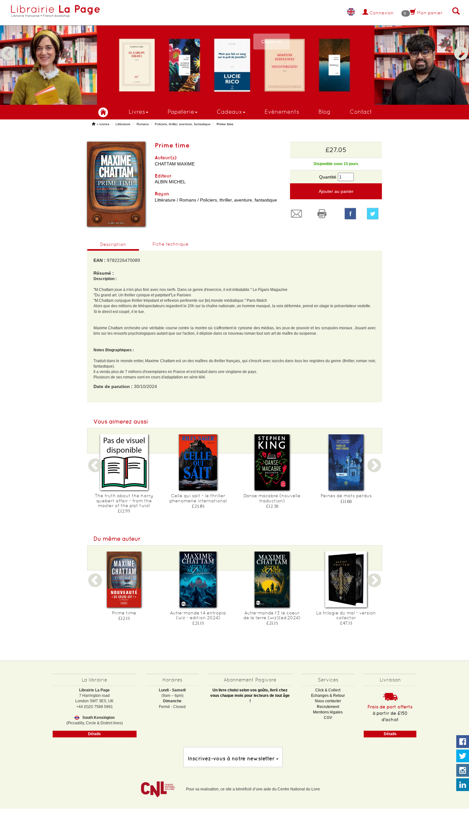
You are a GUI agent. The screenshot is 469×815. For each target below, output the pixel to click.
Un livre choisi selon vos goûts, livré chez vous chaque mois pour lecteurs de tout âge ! (250, 695)
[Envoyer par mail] (298, 213)
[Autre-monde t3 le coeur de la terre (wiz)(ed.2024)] (272, 579)
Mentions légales (328, 712)
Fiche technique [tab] (171, 244)
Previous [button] (8, 46)
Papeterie (181, 111)
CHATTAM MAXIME (175, 163)
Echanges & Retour (328, 695)
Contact (361, 111)
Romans (143, 124)
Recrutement (328, 707)
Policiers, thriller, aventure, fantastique (183, 124)
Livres (137, 111)
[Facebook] (350, 213)
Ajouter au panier (336, 191)
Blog (324, 111)
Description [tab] (113, 244)
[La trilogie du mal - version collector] (346, 579)
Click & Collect (327, 690)
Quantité (327, 176)
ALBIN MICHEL (170, 181)
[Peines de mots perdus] (346, 462)
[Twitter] (374, 213)
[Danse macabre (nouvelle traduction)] (272, 462)
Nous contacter (328, 701)
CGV (328, 717)
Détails (94, 734)
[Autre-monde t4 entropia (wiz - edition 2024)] (198, 579)
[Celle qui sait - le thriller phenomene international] (198, 462)
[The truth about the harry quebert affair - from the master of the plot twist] (124, 462)
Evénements (281, 111)
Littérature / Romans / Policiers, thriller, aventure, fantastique (216, 199)
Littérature (122, 124)
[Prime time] (124, 579)
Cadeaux (229, 111)
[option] (234, 52)
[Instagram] (462, 770)
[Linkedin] (462, 785)
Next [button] (461, 46)
